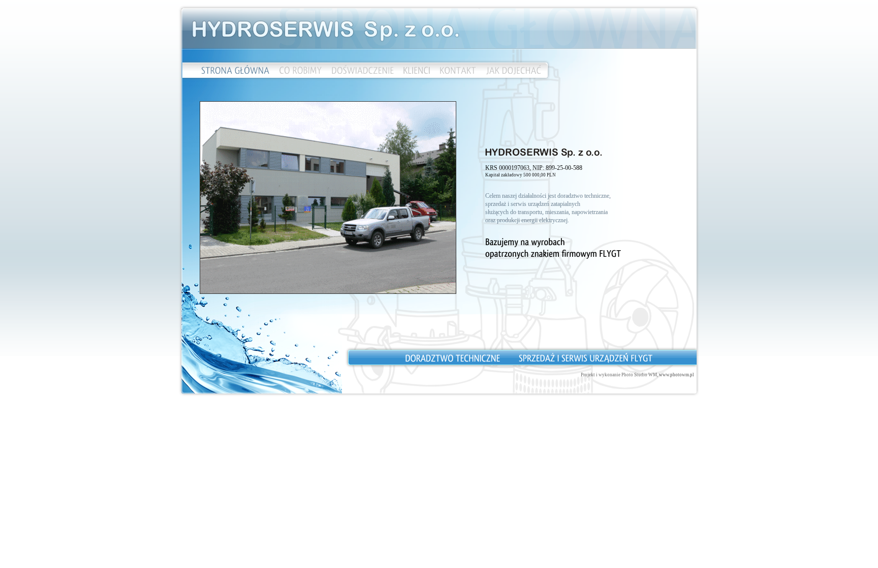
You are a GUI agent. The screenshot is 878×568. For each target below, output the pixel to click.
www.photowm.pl (676, 374)
